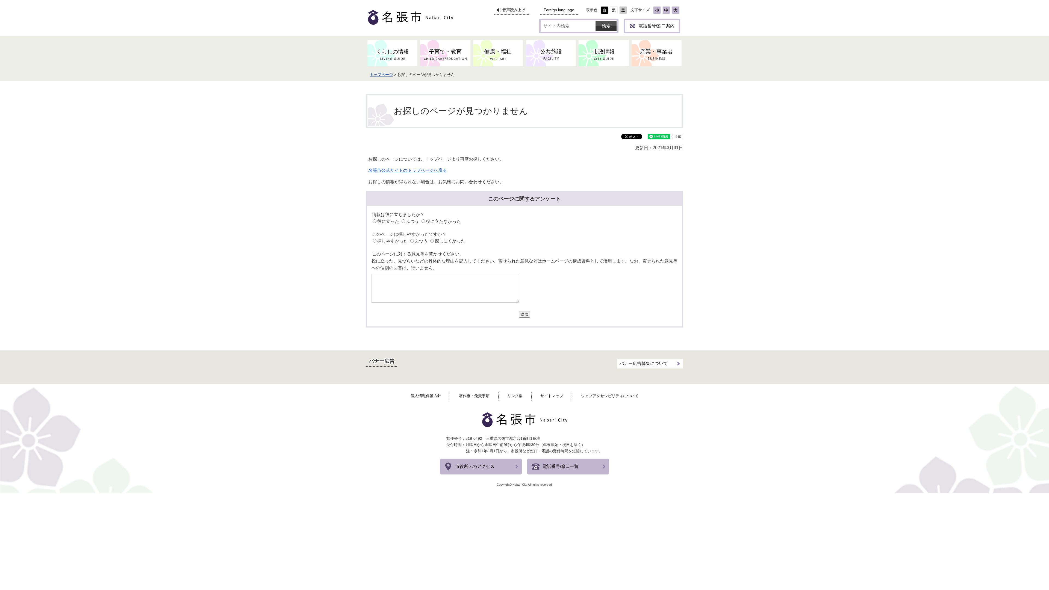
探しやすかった (392, 241)
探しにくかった (450, 241)
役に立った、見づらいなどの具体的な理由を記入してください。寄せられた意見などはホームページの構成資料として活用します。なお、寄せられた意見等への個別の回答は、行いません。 (524, 264)
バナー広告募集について (644, 363)
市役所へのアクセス (474, 466)
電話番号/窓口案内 (656, 25)
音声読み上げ (513, 10)
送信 (524, 314)
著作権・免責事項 (474, 396)
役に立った (388, 221)
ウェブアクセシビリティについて (609, 396)
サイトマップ (551, 396)
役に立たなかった (443, 221)
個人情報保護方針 (426, 396)
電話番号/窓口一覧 (561, 466)
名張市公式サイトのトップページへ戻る (407, 170)
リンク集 (515, 396)
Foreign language (559, 10)
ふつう (412, 221)
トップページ (381, 74)
